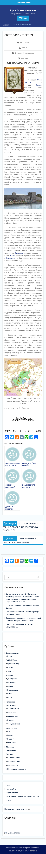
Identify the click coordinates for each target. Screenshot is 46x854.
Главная (9, 785)
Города (10, 735)
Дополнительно (12, 653)
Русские (10, 720)
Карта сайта (11, 789)
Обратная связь (12, 793)
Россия (10, 686)
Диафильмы (12, 660)
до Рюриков (12, 679)
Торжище (11, 671)
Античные (11, 705)
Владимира (10, 258)
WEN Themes (32, 851)
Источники (10, 702)
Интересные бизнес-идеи (14, 809)
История (18, 53)
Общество (10, 747)
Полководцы (12, 765)
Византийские (13, 709)
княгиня (24, 58)
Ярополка (19, 253)
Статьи (10, 667)
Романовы (11, 682)
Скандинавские (13, 724)
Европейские (12, 716)
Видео (9, 656)
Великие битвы (13, 758)
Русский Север (13, 664)
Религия (10, 739)
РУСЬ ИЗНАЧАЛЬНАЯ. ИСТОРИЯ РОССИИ (22, 797)
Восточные (11, 713)
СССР (9, 697)
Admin (24, 48)
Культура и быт (12, 728)
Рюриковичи (28, 53)
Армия (10, 754)
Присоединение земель (16, 769)
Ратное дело (11, 751)
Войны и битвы (13, 761)
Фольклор (11, 743)
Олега (12, 256)
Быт (9, 731)
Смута (9, 694)
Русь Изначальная (23, 10)
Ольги (38, 85)
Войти (8, 800)
